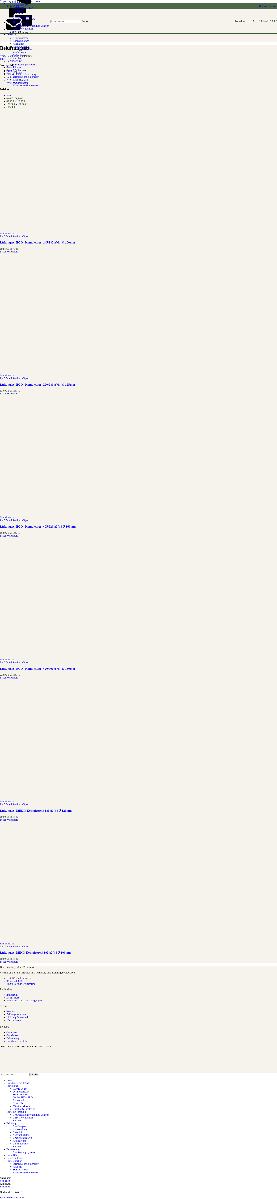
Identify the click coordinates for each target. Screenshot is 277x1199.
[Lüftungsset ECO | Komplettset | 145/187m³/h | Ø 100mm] (60, 230)
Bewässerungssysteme (24, 64)
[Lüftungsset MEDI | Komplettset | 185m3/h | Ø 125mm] (60, 798)
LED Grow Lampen (23, 1117)
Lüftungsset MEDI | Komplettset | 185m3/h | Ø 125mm (36, 810)
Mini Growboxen (21, 1106)
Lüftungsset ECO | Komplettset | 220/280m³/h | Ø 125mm (37, 384)
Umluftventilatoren (22, 49)
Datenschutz (12, 997)
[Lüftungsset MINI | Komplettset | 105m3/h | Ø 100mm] (60, 940)
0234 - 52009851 (15, 981)
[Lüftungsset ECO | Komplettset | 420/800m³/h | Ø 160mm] (60, 656)
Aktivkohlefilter (21, 46)
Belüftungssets (20, 38)
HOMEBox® (20, 1088)
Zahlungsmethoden (16, 1014)
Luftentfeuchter (20, 55)
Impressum (11, 994)
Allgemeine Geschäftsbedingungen (24, 1000)
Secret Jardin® (20, 5)
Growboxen (12, 1035)
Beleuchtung (12, 1038)
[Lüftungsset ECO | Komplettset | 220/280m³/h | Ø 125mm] (60, 372)
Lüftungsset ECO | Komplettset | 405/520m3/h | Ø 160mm (38, 526)
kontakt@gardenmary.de (18, 978)
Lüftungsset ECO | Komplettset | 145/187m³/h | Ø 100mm (37, 242)
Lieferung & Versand (17, 1017)
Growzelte (11, 1032)
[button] (9, 251)
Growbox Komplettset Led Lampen (31, 1114)
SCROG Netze (20, 82)
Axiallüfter (18, 43)
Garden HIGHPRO (23, 7)
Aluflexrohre (19, 52)
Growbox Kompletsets (17, 1041)
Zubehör (17, 58)
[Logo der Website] (12, 34)
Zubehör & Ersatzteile (24, 1109)
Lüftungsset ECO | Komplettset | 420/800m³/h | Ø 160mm (37, 668)
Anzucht (17, 79)
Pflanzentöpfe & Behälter (25, 76)
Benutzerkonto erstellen (12, 1197)
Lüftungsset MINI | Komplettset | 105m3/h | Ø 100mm (35, 952)
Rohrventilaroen (21, 40)
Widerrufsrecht (13, 1020)
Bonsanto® (18, 1100)
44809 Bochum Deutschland (20, 983)
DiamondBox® (21, 2)
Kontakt (10, 1011)
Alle (8, 95)
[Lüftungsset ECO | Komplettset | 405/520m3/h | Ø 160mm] (60, 514)
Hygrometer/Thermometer (26, 85)
